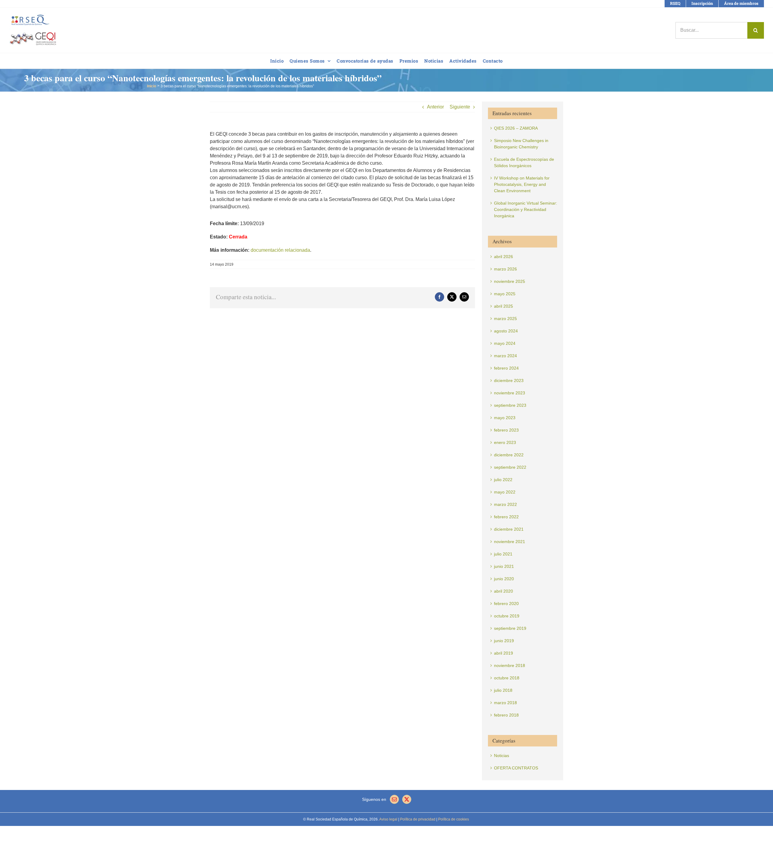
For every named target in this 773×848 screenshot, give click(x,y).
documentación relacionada (280, 250)
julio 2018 (503, 690)
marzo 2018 (505, 702)
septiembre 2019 (510, 628)
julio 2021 (503, 554)
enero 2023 (505, 442)
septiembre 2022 (510, 467)
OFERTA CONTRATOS (516, 767)
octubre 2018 (506, 677)
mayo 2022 (504, 492)
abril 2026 (503, 256)
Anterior (435, 106)
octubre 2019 (506, 615)
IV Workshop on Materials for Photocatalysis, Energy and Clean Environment (522, 184)
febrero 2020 (506, 603)
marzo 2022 (505, 504)
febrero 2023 (506, 430)
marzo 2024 (505, 355)
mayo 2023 (504, 417)
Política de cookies (453, 819)
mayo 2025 (504, 293)
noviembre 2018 (509, 665)
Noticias (501, 755)
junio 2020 (504, 578)
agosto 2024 (506, 331)
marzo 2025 (505, 318)
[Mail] (394, 799)
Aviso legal (388, 819)
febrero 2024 (506, 368)
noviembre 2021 (509, 541)
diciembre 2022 (509, 454)
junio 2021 (504, 566)
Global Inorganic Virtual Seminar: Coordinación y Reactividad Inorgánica (525, 209)
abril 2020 (503, 591)
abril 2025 (503, 306)
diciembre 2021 (509, 529)
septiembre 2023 (510, 405)
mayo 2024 (504, 343)
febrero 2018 (506, 715)
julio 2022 (503, 479)
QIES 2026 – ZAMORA (516, 128)
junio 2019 (504, 640)
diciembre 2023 (509, 380)
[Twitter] (406, 799)
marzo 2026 (505, 269)
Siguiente (460, 106)
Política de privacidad (417, 819)
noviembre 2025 (509, 281)
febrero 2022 (506, 516)
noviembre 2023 (509, 392)
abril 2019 (503, 653)
